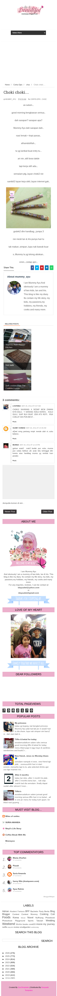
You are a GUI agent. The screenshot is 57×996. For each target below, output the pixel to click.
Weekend (8, 924)
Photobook (50, 918)
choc (44, 99)
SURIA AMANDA (12, 822)
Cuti (53, 914)
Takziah (39, 921)
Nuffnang (39, 918)
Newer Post (10, 511)
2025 (7, 956)
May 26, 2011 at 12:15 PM (30, 445)
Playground (20, 921)
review (16, 927)
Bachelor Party (37, 911)
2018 (7, 978)
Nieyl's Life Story (13, 828)
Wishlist (19, 924)
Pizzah (16, 866)
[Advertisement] (28, 62)
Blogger (6, 914)
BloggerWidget (49, 896)
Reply (14, 421)
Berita (46, 911)
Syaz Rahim (18, 889)
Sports (30, 921)
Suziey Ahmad (19, 428)
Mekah (23, 918)
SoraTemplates (23, 987)
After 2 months (22, 775)
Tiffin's (18, 791)
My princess (20, 723)
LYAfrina (17, 406)
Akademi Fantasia (17, 911)
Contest (15, 914)
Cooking (44, 914)
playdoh (10, 927)
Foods (6, 917)
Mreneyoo (10, 841)
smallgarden (25, 927)
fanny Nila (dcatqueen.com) (26, 881)
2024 (7, 959)
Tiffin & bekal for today (26, 739)
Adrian (5, 911)
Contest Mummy (29, 914)
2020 (7, 972)
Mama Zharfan (19, 858)
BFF (27, 911)
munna (16, 445)
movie (39, 924)
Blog (52, 911)
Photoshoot (7, 921)
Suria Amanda (19, 873)
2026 (7, 953)
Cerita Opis (35, 99)
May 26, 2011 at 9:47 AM (31, 406)
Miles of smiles (12, 816)
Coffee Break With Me (15, 835)
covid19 (32, 924)
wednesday (35, 927)
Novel (30, 917)
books (25, 924)
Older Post (47, 511)
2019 (7, 975)
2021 (7, 969)
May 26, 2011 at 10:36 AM (36, 428)
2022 (7, 966)
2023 (7, 962)
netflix (4, 927)
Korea (16, 917)
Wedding (50, 920)
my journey (49, 924)
